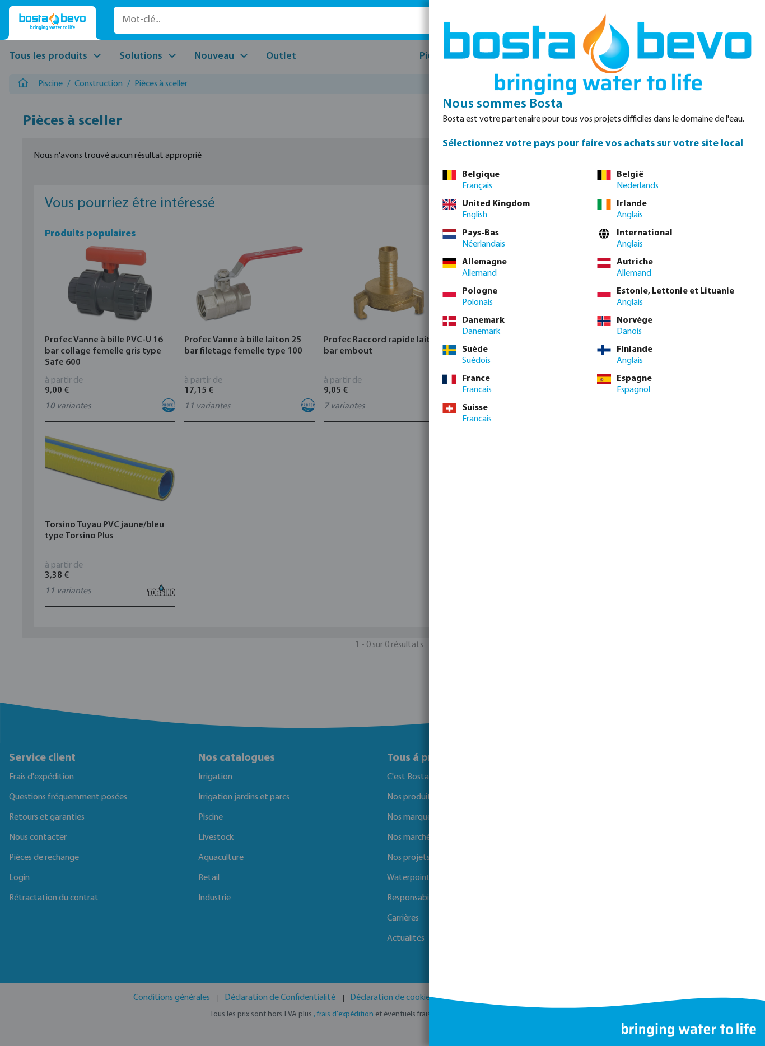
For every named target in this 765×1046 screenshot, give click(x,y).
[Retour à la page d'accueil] (52, 21)
